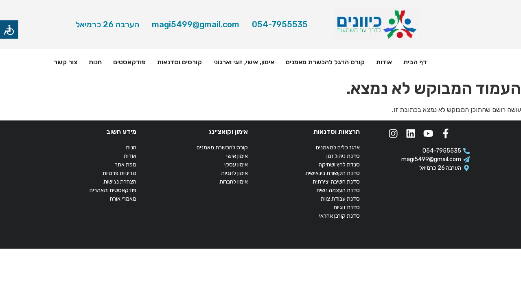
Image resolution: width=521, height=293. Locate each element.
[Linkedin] (411, 133)
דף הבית (415, 62)
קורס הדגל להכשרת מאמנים (325, 62)
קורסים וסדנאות (179, 62)
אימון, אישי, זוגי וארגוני (243, 62)
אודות (384, 62)
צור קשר (65, 62)
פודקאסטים (129, 62)
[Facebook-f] (446, 133)
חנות (95, 62)
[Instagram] (393, 133)
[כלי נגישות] (9, 29)
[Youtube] (428, 133)
